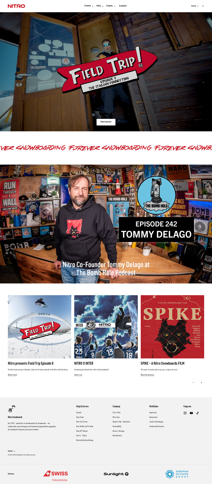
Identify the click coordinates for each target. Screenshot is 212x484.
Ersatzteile (123, 6)
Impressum (153, 413)
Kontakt (78, 413)
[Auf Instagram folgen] (185, 413)
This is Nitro (117, 413)
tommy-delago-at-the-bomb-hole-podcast (106, 184)
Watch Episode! (105, 122)
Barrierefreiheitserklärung (84, 440)
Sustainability (117, 427)
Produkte (87, 6)
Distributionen (117, 436)
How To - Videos (81, 436)
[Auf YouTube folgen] (191, 413)
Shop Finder (80, 417)
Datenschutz (153, 417)
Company (109, 6)
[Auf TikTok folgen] (197, 413)
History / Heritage (118, 431)
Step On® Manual (81, 431)
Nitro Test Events (81, 422)
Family (98, 6)
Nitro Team (116, 417)
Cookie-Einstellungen (156, 422)
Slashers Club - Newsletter (121, 422)
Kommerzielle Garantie (156, 427)
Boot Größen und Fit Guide (84, 427)
